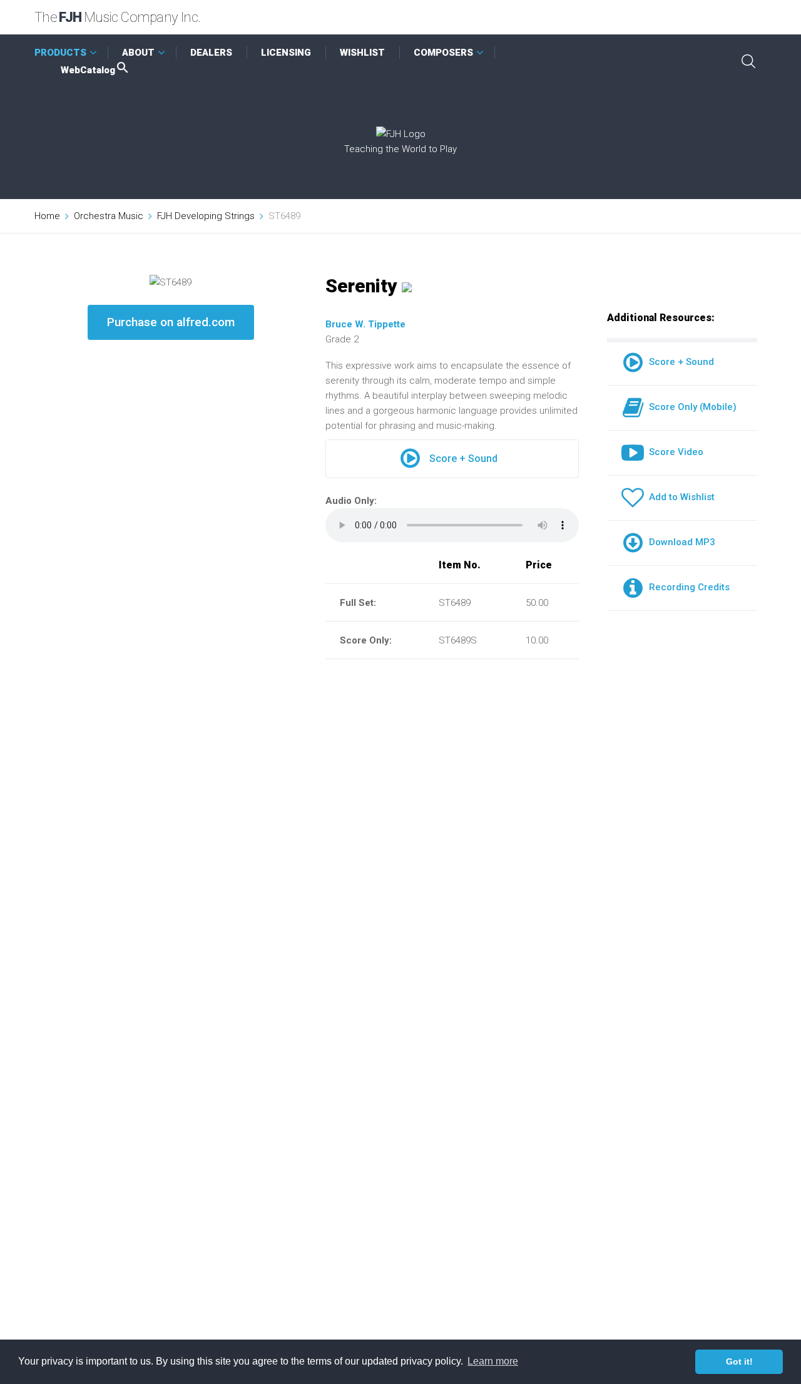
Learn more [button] (492, 1361)
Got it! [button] (739, 1361)
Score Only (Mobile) (690, 407)
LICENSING (286, 52)
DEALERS (211, 52)
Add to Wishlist (679, 497)
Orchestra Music (108, 216)
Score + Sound (463, 458)
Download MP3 (679, 542)
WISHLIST (362, 52)
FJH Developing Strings (206, 216)
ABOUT (138, 52)
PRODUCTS (60, 52)
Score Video (673, 452)
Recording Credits (687, 587)
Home (47, 216)
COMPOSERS (443, 52)
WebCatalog (88, 70)
